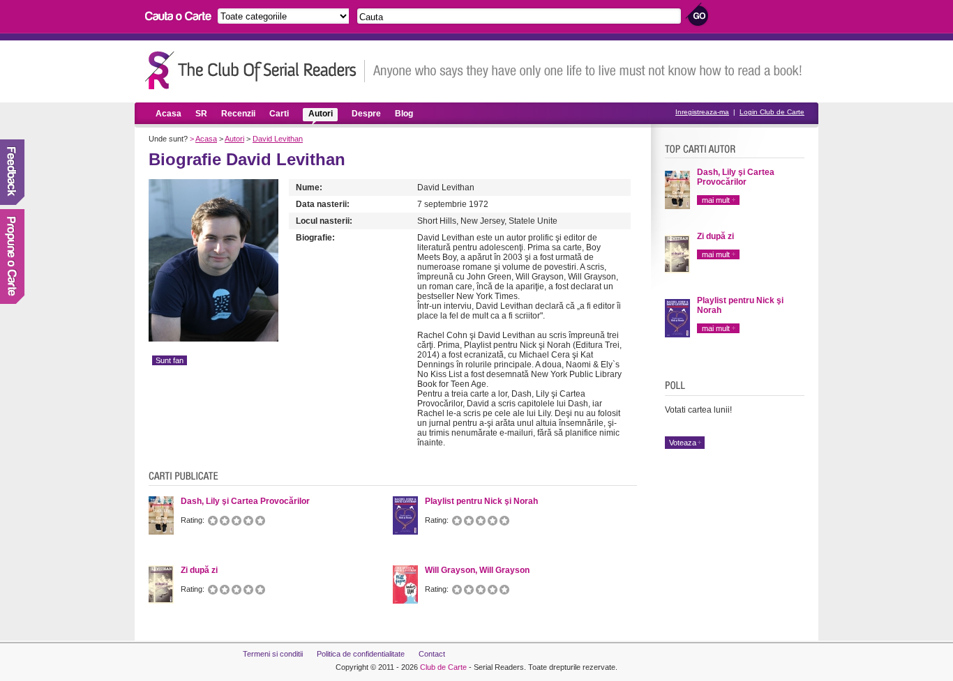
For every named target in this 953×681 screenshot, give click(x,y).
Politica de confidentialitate (361, 654)
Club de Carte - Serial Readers (255, 70)
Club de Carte (443, 667)
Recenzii (238, 113)
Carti (279, 113)
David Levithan (278, 139)
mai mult (716, 200)
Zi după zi (715, 236)
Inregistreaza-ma (702, 112)
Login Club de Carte (772, 112)
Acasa (168, 113)
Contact (432, 654)
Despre (366, 113)
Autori (320, 113)
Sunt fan (169, 360)
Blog (404, 113)
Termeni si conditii (273, 654)
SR (201, 113)
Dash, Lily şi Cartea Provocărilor (735, 177)
